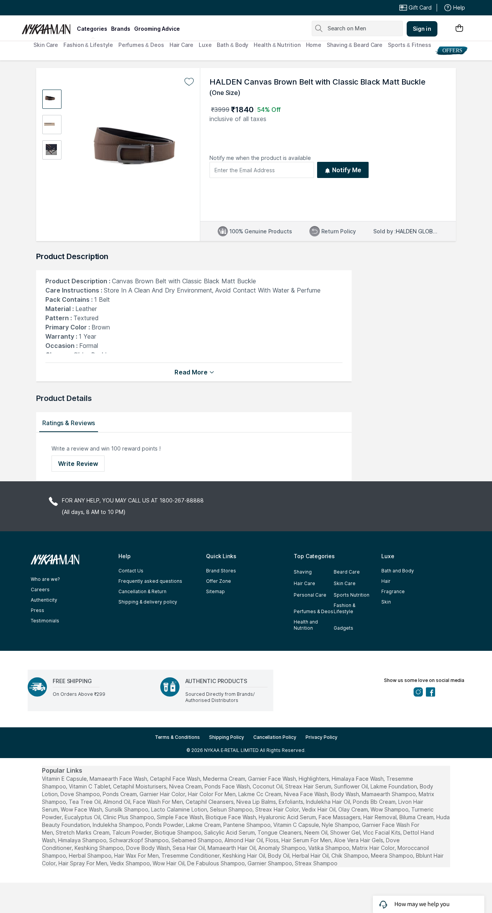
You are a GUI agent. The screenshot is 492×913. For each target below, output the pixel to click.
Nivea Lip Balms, (256, 801)
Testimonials (45, 621)
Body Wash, (345, 794)
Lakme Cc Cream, (260, 794)
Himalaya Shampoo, (83, 840)
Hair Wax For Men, (137, 855)
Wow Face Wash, (82, 809)
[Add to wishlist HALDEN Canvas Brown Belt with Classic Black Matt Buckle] (189, 81)
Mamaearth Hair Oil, (232, 848)
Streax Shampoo (316, 863)
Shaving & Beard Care (354, 45)
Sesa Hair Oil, (189, 848)
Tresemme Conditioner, (191, 855)
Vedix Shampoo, (130, 863)
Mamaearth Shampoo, (389, 794)
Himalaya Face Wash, (358, 778)
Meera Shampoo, (392, 855)
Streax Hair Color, (277, 809)
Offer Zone (218, 581)
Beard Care (347, 572)
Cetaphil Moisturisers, (140, 786)
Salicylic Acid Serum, (230, 832)
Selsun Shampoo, (232, 809)
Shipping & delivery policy (147, 602)
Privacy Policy (321, 737)
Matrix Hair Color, (374, 848)
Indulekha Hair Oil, (328, 801)
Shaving (303, 572)
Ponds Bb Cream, (375, 801)
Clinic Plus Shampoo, (129, 817)
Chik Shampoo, (350, 855)
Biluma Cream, (417, 817)
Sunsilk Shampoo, (127, 809)
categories (92, 28)
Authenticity (44, 600)
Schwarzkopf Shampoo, (139, 840)
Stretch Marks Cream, (83, 832)
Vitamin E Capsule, (65, 778)
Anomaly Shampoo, (282, 848)
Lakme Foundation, (394, 786)
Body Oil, (279, 855)
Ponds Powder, (165, 825)
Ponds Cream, (120, 794)
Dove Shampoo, (80, 794)
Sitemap (215, 591)
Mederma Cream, (224, 778)
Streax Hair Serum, (308, 786)
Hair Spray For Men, (83, 863)
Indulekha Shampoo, (118, 825)
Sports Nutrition (351, 595)
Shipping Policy (226, 737)
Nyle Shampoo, (341, 825)
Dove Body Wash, (148, 848)
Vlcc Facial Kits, (382, 832)
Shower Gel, (345, 832)
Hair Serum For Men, (306, 840)
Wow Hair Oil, (169, 863)
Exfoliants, (291, 801)
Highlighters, (314, 778)
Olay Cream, (353, 809)
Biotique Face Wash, (231, 817)
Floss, (273, 840)
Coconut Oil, (268, 786)
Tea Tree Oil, (85, 801)
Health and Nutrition (306, 625)
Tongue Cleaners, (280, 832)
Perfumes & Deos (141, 45)
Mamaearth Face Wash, (119, 778)
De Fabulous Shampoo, (216, 863)
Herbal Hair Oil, (311, 855)
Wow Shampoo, (390, 809)
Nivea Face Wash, (306, 794)
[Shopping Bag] (459, 28)
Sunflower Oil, (351, 786)
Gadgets (343, 628)
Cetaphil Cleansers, (210, 801)
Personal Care (310, 595)
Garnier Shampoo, (270, 863)
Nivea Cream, (186, 786)
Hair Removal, (380, 817)
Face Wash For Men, (158, 801)
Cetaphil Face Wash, (175, 778)
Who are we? (45, 579)
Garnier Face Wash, (272, 778)
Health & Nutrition (277, 45)
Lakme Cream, (204, 825)
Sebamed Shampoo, (197, 840)
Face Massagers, (340, 817)
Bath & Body (232, 45)
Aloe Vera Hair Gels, (359, 840)
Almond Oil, (117, 801)
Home (314, 45)
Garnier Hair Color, (163, 794)
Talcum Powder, (132, 832)
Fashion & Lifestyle (88, 45)
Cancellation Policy (274, 737)
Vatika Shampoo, (329, 848)
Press (37, 610)
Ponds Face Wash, (227, 786)
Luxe (205, 45)
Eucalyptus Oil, (83, 817)
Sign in (422, 28)
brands (120, 28)
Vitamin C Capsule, (296, 825)
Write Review (78, 463)
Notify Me (347, 170)
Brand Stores (221, 571)
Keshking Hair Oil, (244, 855)
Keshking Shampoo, (100, 848)
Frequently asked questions (150, 581)
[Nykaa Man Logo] (48, 26)
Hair (386, 581)
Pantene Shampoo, (247, 825)
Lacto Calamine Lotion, (179, 809)
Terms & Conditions (177, 737)
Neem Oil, (316, 832)
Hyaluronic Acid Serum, (288, 817)
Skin (386, 602)
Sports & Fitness (409, 45)
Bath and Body (397, 571)
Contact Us (130, 571)
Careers (40, 589)
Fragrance (393, 591)
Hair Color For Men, (212, 794)
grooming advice (157, 28)
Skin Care (45, 45)
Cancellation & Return (142, 591)
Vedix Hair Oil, (319, 809)
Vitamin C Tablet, (90, 786)
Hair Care (181, 45)
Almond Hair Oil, (244, 840)
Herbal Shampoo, (91, 855)
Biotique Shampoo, (179, 832)
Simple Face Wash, (180, 817)
